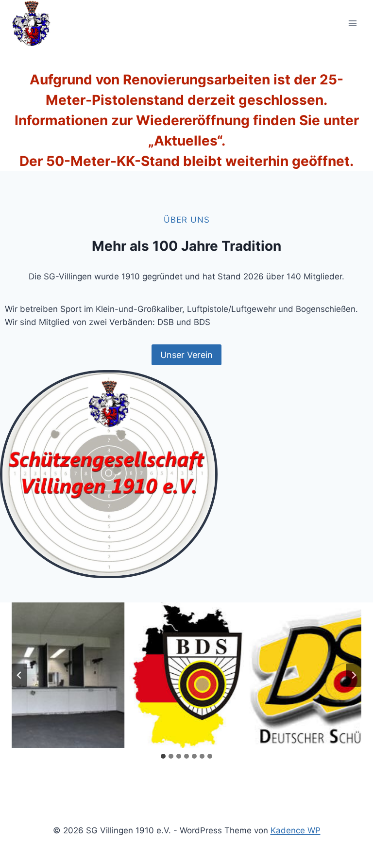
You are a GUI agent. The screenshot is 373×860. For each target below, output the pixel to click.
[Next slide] (353, 675)
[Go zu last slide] (19, 675)
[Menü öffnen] (352, 23)
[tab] (163, 756)
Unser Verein (186, 355)
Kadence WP (296, 830)
